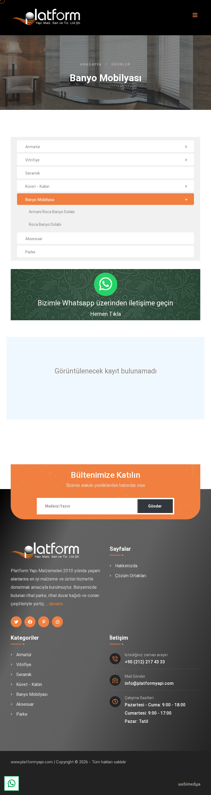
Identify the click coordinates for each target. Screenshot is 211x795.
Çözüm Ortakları (130, 575)
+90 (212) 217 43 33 (145, 661)
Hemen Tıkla (105, 314)
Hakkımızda (126, 565)
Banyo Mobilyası (32, 694)
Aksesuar (25, 704)
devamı (56, 603)
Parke (21, 714)
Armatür (24, 654)
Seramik (24, 674)
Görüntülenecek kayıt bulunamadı (106, 371)
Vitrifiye (23, 664)
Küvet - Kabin (29, 684)
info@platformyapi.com (149, 683)
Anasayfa (91, 64)
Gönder (155, 506)
